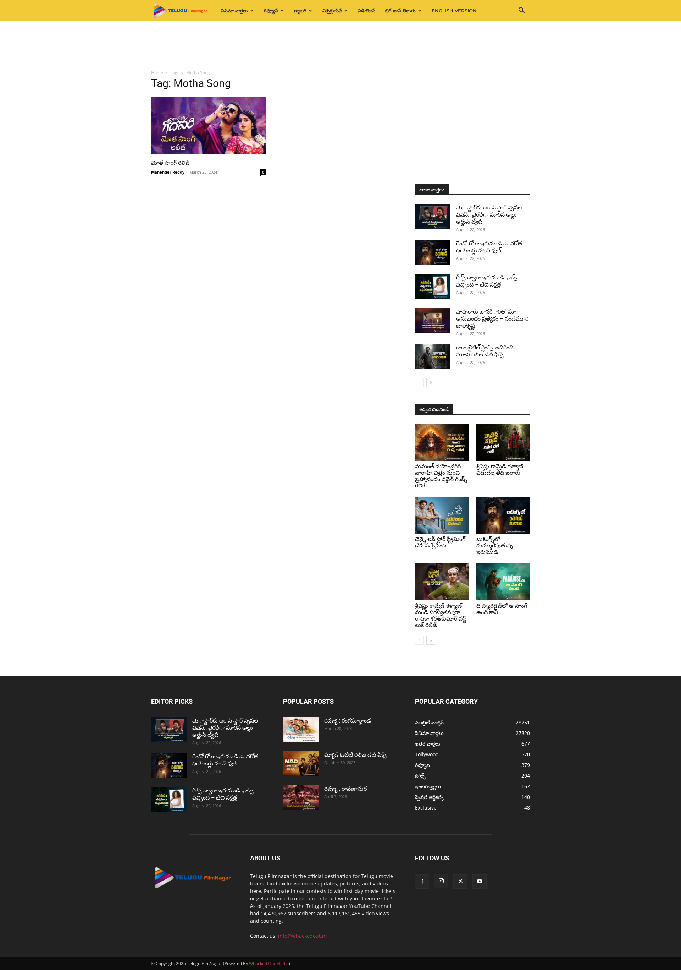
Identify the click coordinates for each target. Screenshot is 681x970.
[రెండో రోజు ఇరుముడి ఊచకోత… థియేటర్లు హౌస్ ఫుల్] (432, 252)
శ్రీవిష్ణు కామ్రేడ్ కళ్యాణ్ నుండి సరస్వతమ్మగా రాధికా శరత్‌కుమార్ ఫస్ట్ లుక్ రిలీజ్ (440, 615)
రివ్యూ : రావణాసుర (345, 788)
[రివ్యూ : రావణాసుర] (301, 797)
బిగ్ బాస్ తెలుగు (400, 10)
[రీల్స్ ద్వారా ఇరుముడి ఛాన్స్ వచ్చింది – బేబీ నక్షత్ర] (432, 286)
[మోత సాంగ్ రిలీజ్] (208, 125)
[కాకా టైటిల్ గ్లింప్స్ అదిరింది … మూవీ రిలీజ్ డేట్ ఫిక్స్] (432, 356)
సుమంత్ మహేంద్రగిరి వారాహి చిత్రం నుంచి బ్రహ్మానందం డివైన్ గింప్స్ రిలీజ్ (441, 476)
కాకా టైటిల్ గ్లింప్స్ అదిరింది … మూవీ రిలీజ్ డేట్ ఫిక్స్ (487, 351)
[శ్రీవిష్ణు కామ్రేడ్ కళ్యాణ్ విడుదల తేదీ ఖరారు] (503, 442)
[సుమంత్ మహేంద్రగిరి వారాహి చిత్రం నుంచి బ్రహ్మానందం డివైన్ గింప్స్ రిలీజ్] (442, 442)
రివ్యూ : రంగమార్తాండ (347, 720)
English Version (454, 10)
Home (157, 73)
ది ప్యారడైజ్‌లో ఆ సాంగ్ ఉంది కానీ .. (501, 609)
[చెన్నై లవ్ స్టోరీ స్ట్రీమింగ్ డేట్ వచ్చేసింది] (442, 515)
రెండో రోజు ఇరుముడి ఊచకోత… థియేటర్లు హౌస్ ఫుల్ (491, 247)
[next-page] (430, 382)
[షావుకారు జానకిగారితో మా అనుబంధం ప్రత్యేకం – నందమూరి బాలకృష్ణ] (432, 320)
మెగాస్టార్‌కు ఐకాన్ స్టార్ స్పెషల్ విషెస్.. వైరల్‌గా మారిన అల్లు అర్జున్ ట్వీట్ (489, 214)
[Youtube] (479, 881)
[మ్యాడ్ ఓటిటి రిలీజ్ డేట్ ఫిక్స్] (301, 763)
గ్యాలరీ (300, 10)
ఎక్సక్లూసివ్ (332, 10)
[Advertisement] (340, 46)
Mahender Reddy (167, 172)
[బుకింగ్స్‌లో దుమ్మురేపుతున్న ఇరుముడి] (503, 515)
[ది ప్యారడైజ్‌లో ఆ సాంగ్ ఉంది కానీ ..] (503, 581)
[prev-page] (419, 382)
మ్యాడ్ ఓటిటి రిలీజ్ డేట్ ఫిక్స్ (356, 754)
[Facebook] (422, 881)
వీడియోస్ (366, 10)
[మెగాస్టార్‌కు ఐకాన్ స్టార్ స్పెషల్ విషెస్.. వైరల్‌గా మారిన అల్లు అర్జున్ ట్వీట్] (432, 216)
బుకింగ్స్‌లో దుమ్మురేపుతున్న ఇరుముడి (494, 545)
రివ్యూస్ (271, 10)
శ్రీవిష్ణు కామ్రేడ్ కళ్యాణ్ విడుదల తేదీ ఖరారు (499, 469)
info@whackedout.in (302, 935)
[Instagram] (441, 881)
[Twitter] (460, 881)
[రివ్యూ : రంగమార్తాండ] (301, 729)
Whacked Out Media (269, 963)
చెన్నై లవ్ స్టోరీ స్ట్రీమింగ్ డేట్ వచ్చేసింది (440, 542)
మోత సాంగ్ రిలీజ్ (171, 162)
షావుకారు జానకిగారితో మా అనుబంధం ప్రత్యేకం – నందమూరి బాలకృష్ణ (492, 318)
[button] (521, 11)
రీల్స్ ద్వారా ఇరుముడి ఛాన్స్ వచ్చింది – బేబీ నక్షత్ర (486, 281)
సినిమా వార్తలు (234, 10)
